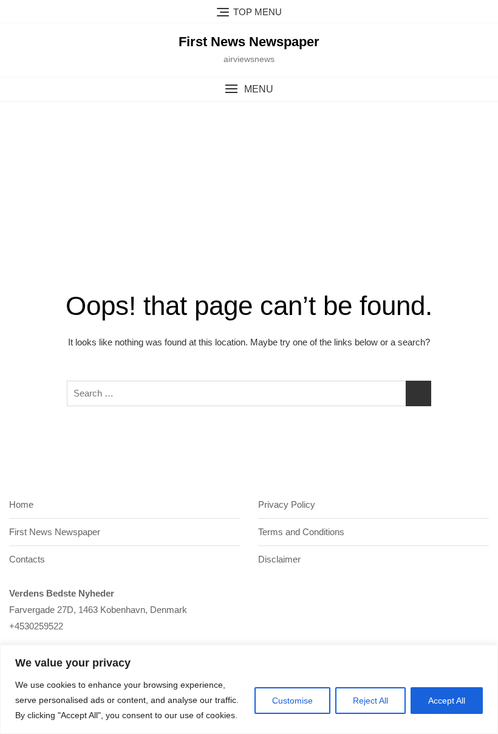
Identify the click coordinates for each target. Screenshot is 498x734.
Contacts (27, 559)
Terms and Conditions (301, 532)
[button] (249, 89)
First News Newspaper (249, 41)
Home (21, 504)
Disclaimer (279, 559)
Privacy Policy (286, 504)
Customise (292, 700)
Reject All (370, 700)
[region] (249, 689)
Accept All (446, 700)
